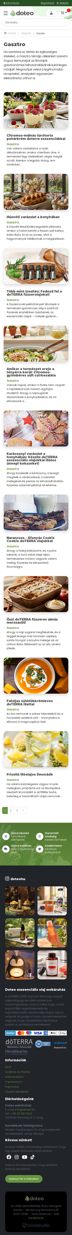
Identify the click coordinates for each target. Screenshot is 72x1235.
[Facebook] (9, 1157)
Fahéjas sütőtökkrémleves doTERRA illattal (30, 702)
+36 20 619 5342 (21, 1113)
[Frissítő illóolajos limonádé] (36, 750)
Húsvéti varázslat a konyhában (33, 217)
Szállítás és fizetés (17, 1072)
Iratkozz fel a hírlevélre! (24, 1179)
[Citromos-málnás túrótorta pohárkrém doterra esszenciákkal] (36, 111)
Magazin (26, 33)
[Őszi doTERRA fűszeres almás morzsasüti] (36, 595)
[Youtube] (24, 1157)
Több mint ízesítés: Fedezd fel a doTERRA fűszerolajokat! (34, 293)
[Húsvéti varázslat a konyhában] (36, 193)
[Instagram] (16, 1157)
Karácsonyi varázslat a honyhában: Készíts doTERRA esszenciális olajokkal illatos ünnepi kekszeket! (32, 458)
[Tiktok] (32, 1157)
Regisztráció (47, 3)
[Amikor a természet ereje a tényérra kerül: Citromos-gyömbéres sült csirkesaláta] (36, 345)
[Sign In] (51, 13)
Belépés (64, 3)
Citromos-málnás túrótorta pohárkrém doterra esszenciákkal (36, 137)
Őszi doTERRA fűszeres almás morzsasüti (32, 621)
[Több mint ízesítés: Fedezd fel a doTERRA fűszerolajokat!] (36, 267)
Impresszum (13, 1082)
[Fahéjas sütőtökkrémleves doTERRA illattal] (36, 677)
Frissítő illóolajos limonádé (30, 774)
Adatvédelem (14, 1077)
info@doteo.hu (25, 1109)
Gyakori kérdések (16, 1091)
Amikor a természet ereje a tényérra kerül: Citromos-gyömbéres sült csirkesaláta (31, 372)
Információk (12, 3)
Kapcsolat (12, 1087)
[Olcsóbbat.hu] (16, 1052)
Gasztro (13, 144)
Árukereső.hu (60, 1048)
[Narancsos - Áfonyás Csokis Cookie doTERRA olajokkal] (36, 514)
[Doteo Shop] (22, 13)
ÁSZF (8, 1067)
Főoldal (11, 33)
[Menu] (5, 11)
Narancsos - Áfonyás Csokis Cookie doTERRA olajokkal (30, 539)
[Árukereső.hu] (43, 1044)
